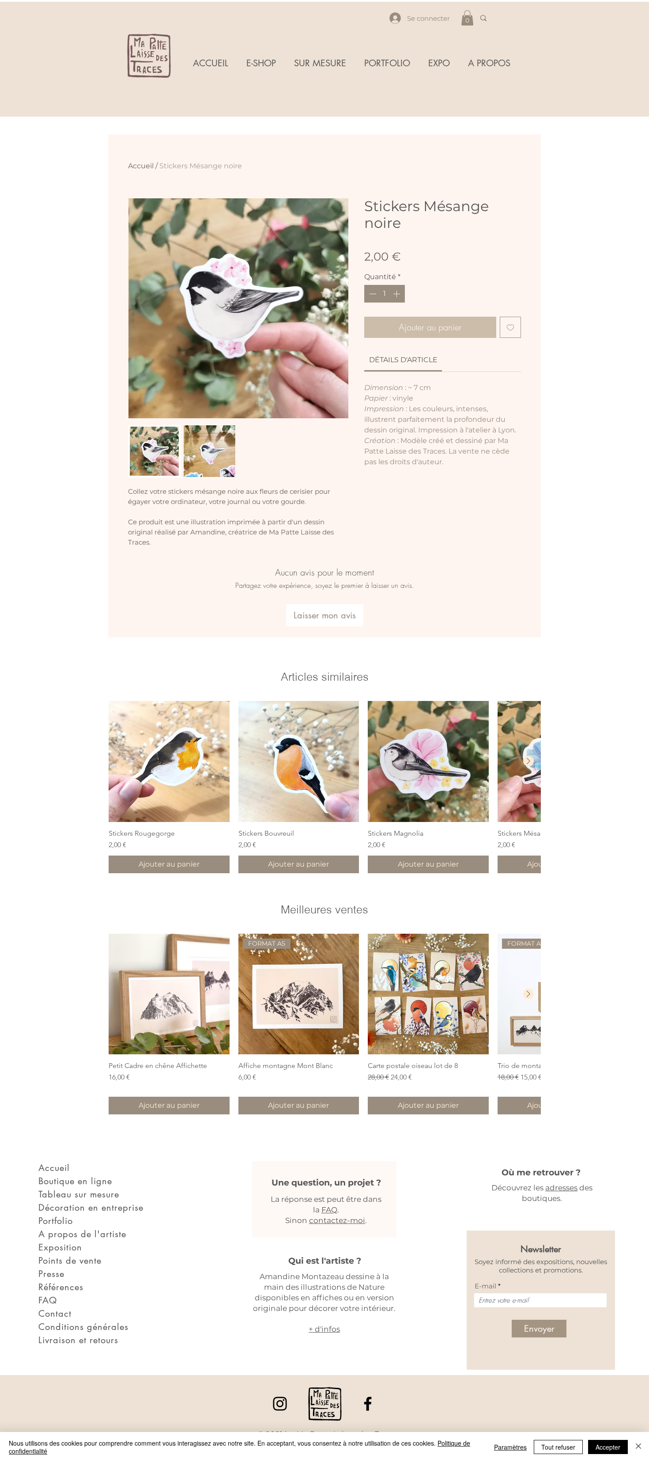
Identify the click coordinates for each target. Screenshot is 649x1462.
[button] (467, 18)
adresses (561, 1187)
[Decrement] (372, 293)
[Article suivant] (528, 761)
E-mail (485, 1286)
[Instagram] (280, 1403)
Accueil (141, 166)
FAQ (329, 1209)
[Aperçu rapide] (169, 761)
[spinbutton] (384, 293)
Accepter (608, 1447)
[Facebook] (367, 1403)
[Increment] (397, 293)
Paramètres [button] (510, 1447)
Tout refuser (558, 1447)
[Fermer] (638, 1447)
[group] (324, 787)
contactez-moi (337, 1220)
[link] (403, 360)
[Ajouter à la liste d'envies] (510, 327)
